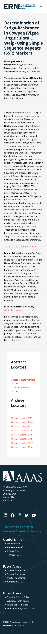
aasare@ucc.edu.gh (13, 310)
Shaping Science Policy (18, 597)
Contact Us (8, 497)
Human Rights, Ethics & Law (20, 608)
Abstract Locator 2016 (22, 447)
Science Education (16, 570)
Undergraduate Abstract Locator (23, 381)
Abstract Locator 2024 (22, 422)
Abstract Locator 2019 (22, 434)
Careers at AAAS (15, 547)
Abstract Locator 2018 (22, 438)
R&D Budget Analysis (17, 604)
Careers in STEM (15, 581)
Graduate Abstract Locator (20, 389)
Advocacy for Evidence (18, 600)
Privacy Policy (13, 551)
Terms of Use (14, 554)
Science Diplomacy (16, 574)
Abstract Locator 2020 (22, 430)
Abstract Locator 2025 (22, 418)
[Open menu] (40, 6)
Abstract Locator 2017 (22, 443)
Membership (13, 543)
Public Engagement (16, 577)
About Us (7, 500)
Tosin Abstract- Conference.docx (20, 246)
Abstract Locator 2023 (22, 426)
